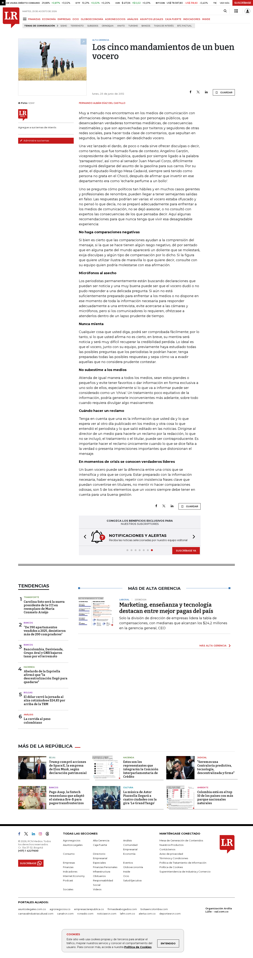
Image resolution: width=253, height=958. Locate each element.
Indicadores (70, 871)
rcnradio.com (85, 913)
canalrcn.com (65, 913)
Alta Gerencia (101, 840)
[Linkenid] (35, 834)
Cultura (128, 787)
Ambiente (202, 787)
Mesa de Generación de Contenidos (181, 840)
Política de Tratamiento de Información (182, 862)
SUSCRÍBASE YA (186, 550)
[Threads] (49, 834)
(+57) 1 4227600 (28, 850)
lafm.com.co (127, 913)
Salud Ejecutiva (132, 880)
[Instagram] (42, 834)
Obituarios (99, 876)
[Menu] (25, 18)
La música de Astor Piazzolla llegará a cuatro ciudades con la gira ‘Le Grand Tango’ (140, 797)
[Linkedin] (206, 92)
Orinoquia (108, 26)
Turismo (133, 26)
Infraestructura (101, 871)
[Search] (225, 11)
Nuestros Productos (171, 844)
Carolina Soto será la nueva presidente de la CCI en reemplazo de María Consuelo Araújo (44, 607)
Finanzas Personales (105, 867)
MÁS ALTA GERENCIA (213, 645)
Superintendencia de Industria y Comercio (185, 871)
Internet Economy (74, 876)
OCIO (75, 19)
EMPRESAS (64, 19)
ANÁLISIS (132, 19)
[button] (84, 537)
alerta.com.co (147, 913)
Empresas (69, 862)
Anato (121, 26)
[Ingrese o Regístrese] (247, 11)
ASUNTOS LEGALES (151, 19)
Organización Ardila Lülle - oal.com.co (218, 910)
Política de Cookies (138, 947)
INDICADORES (191, 19)
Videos (97, 889)
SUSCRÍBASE (242, 2)
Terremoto (77, 26)
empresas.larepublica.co (89, 909)
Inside (126, 871)
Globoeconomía (133, 867)
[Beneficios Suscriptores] (236, 11)
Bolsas (28, 692)
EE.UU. (52, 757)
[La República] (11, 17)
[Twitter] (198, 92)
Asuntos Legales (72, 844)
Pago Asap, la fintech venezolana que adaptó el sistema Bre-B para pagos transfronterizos (66, 797)
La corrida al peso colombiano (37, 720)
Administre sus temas (36, 140)
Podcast (68, 880)
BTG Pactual (184, 26)
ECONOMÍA (49, 19)
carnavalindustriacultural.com (35, 913)
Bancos (146, 26)
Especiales (99, 862)
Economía (129, 853)
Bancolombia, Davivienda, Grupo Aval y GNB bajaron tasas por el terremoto (43, 653)
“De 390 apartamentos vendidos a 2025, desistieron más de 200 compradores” (45, 631)
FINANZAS (34, 19)
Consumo (69, 853)
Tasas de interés (164, 26)
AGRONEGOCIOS (115, 19)
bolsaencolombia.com (154, 909)
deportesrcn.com (170, 913)
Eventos (128, 862)
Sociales (68, 889)
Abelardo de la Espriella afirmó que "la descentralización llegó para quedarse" (45, 677)
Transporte (31, 597)
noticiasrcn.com (106, 913)
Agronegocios (71, 840)
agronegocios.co (60, 909)
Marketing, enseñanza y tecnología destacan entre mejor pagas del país (166, 607)
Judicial (202, 757)
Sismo (63, 26)
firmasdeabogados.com (122, 909)
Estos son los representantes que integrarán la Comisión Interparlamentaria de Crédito (140, 769)
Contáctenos (167, 849)
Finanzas (68, 867)
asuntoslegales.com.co (32, 909)
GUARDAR (226, 92)
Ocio (126, 876)
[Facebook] (190, 92)
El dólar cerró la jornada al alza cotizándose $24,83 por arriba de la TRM (44, 700)
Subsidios (92, 26)
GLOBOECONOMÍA (92, 19)
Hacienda (29, 667)
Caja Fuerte (100, 844)
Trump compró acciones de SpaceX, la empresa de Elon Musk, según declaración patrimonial (68, 767)
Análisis (28, 714)
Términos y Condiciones (173, 858)
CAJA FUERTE (173, 19)
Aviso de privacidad (171, 853)
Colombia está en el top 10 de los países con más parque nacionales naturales (215, 797)
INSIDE (206, 19)
